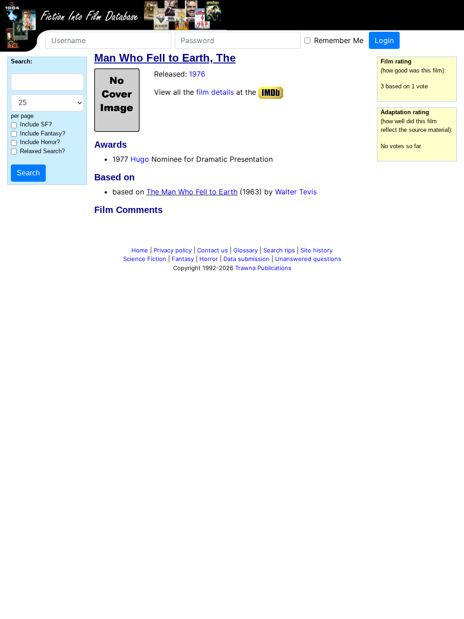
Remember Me (338, 40)
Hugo (139, 159)
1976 (197, 73)
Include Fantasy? (42, 133)
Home (139, 250)
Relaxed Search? (42, 151)
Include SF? (36, 124)
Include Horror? (40, 142)
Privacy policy (173, 250)
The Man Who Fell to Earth (191, 191)
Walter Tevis (296, 191)
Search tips (279, 250)
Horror (208, 258)
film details (215, 92)
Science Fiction (144, 258)
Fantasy (183, 258)
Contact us (212, 250)
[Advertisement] (232, 232)
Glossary (245, 250)
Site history (316, 250)
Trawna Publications (263, 267)
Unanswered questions (308, 258)
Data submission (246, 258)
